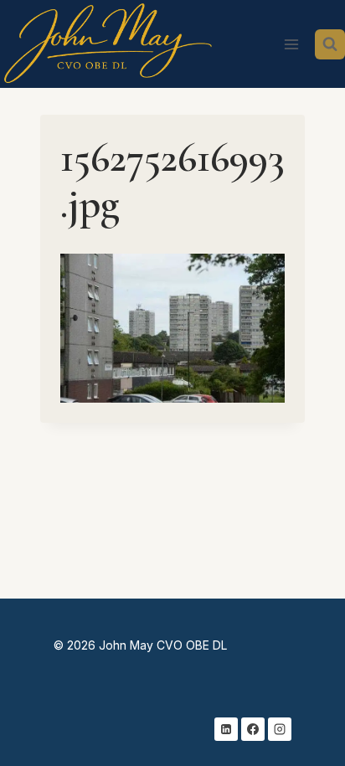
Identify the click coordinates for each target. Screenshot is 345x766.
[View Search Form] (330, 44)
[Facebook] (253, 729)
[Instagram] (279, 729)
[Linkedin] (226, 729)
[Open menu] (290, 44)
